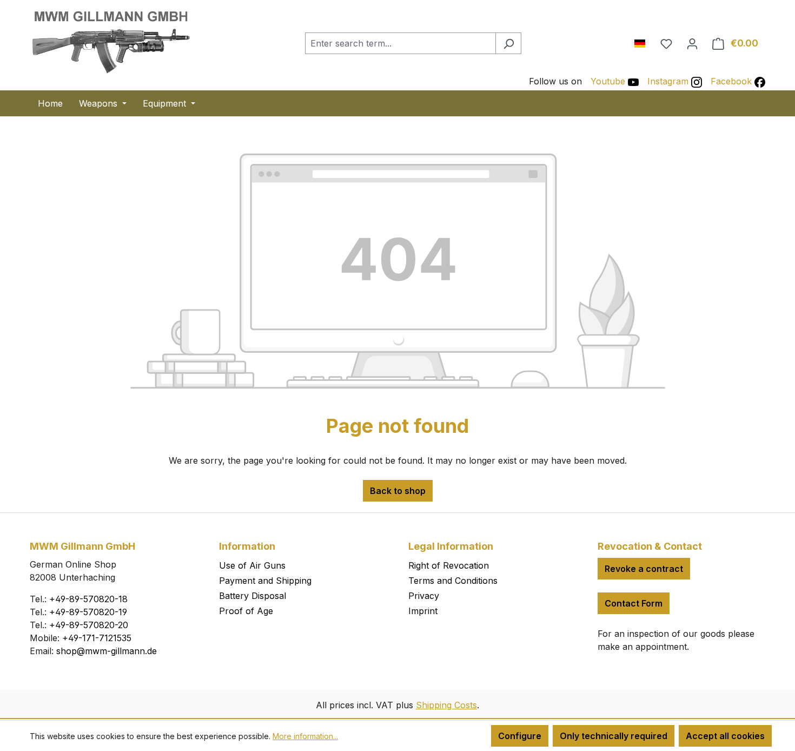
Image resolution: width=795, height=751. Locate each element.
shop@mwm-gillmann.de (106, 650)
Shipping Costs (446, 705)
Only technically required (613, 735)
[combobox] (400, 43)
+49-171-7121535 (96, 638)
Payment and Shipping (265, 580)
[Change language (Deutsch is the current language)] (643, 41)
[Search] (508, 43)
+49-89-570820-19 (88, 612)
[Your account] (692, 43)
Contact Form (633, 603)
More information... (305, 736)
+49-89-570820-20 (88, 625)
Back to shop (398, 490)
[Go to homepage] (111, 41)
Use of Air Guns (252, 565)
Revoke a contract (644, 568)
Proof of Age (246, 610)
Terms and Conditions (453, 580)
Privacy (423, 595)
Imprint (423, 610)
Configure (519, 735)
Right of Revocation (448, 565)
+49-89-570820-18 (88, 599)
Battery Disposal (252, 595)
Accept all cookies (725, 735)
